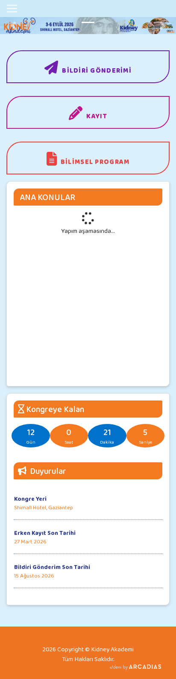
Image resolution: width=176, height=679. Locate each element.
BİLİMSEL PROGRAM (95, 161)
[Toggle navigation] (12, 8)
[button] (13, 25)
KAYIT (96, 116)
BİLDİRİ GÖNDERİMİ (97, 70)
